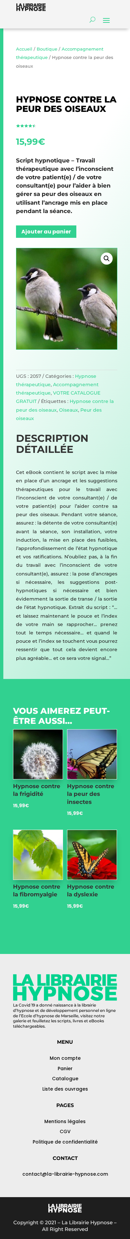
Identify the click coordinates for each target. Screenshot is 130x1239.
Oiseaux (68, 410)
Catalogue (65, 1078)
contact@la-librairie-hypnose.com (65, 1174)
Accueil (24, 49)
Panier (65, 1068)
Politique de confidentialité (65, 1142)
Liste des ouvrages (65, 1089)
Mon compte (65, 1058)
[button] (107, 259)
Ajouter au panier (46, 231)
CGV (65, 1131)
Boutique (47, 49)
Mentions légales (65, 1121)
